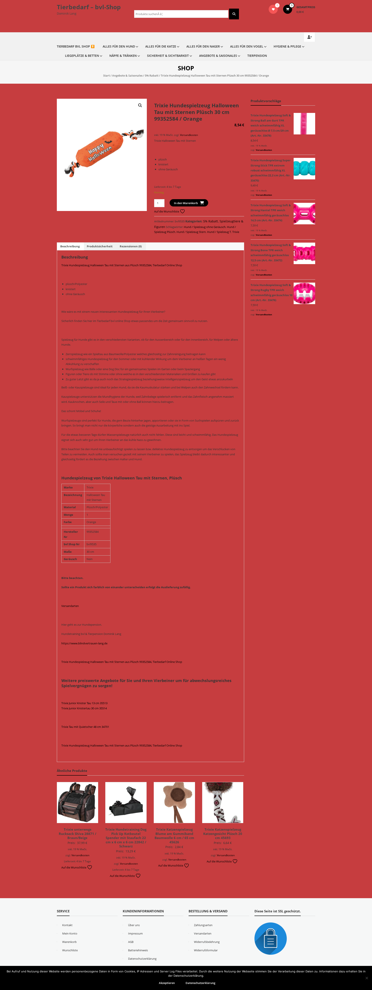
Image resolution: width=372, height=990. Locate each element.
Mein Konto (69, 933)
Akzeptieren (167, 983)
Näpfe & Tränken (123, 56)
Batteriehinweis (138, 950)
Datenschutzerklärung (142, 959)
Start (106, 75)
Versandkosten (189, 135)
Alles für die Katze (160, 46)
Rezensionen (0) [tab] (131, 246)
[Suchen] (234, 14)
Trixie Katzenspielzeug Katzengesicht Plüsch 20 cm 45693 (222, 833)
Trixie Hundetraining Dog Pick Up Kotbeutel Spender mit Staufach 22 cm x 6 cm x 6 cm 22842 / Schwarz (125, 837)
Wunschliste (70, 950)
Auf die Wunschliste (167, 211)
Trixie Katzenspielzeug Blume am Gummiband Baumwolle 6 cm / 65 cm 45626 (174, 835)
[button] (140, 105)
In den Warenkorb (186, 203)
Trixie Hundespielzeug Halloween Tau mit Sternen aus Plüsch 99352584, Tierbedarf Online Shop (121, 265)
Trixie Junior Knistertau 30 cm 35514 (84, 708)
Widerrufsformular (206, 950)
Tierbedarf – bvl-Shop (89, 7)
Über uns (134, 925)
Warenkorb (69, 942)
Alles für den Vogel (246, 46)
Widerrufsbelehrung (207, 942)
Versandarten (70, 606)
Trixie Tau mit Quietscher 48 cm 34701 (85, 727)
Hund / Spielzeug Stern (191, 232)
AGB (130, 942)
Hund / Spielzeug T (219, 232)
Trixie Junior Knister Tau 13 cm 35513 (84, 703)
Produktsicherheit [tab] (100, 246)
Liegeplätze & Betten (82, 56)
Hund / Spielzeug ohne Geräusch (205, 227)
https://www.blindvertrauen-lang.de (84, 643)
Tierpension (257, 56)
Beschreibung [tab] (70, 246)
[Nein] (366, 978)
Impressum (135, 933)
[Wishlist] (273, 9)
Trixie (235, 232)
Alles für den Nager (203, 46)
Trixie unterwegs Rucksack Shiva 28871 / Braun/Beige (77, 833)
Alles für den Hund (119, 46)
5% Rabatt (151, 75)
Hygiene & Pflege (287, 46)
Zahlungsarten (203, 925)
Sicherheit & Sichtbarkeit (168, 56)
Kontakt (67, 925)
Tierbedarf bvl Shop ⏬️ (76, 46)
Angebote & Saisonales (218, 56)
